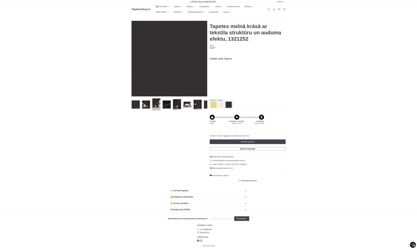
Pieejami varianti (216, 100)
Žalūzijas (248, 6)
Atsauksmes (214, 12)
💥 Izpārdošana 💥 (195, 12)
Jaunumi (226, 12)
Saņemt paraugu (247, 149)
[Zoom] (169, 58)
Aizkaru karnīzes (233, 6)
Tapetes (177, 6)
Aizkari (218, 6)
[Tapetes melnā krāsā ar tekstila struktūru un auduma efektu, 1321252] (248, 69)
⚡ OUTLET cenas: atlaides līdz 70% (202, 1)
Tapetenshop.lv (140, 9)
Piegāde (226, 136)
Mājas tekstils (161, 12)
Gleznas (190, 6)
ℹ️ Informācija (162, 6)
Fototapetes (204, 6)
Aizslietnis (177, 12)
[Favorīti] (279, 9)
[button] (213, 104)
